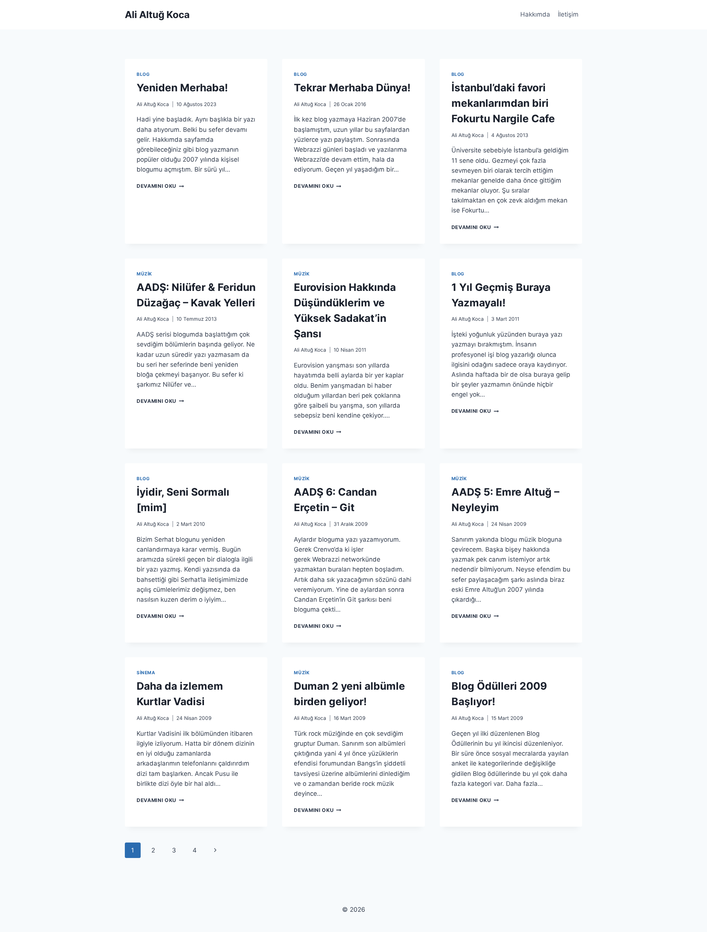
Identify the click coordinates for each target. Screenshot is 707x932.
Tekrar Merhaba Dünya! (352, 87)
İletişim (568, 14)
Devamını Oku (160, 186)
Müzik (144, 274)
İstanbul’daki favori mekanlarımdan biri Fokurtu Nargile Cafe (503, 103)
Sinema (146, 672)
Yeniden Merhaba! (182, 87)
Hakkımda (535, 14)
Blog (143, 74)
